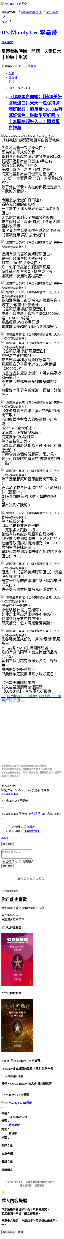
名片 (11, 81)
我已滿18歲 (9, 1232)
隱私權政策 (25, 1185)
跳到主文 (7, 42)
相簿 (11, 73)
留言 (40, 813)
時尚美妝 (30, 66)
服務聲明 (39, 1185)
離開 (20, 1232)
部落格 (13, 77)
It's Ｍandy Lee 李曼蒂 (29, 32)
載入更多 (7, 844)
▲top (4, 837)
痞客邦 (32, 813)
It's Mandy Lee (9, 793)
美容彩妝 (29, 826)
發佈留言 (7, 866)
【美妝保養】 (32, 831)
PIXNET (18, 1181)
